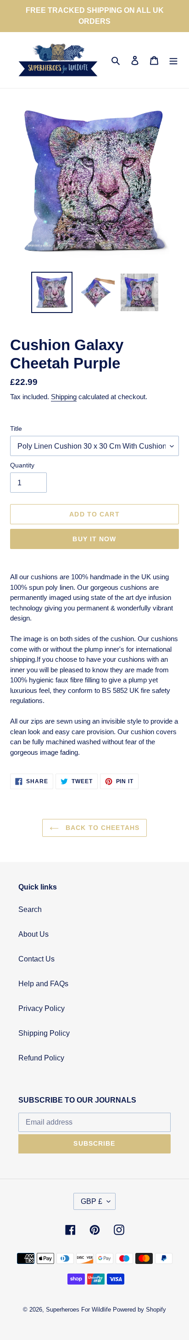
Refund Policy (41, 1058)
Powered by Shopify (139, 1309)
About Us (33, 934)
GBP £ (91, 1201)
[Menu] (173, 60)
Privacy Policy (41, 1008)
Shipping (64, 397)
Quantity (22, 465)
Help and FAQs (43, 984)
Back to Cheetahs (101, 827)
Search (30, 909)
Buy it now (94, 539)
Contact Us (36, 959)
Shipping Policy (44, 1033)
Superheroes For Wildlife (78, 1309)
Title (16, 428)
